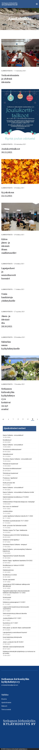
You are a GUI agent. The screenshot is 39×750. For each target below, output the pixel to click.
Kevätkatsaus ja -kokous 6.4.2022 (13, 565)
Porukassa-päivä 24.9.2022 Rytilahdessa (16, 535)
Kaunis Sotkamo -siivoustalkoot (13, 445)
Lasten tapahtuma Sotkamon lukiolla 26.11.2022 (18, 516)
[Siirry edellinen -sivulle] (8, 419)
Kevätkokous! (7, 440)
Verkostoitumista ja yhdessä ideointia (10, 79)
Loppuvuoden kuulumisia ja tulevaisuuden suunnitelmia (16, 608)
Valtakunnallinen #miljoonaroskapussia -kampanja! (19, 502)
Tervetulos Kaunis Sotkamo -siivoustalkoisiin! (17, 459)
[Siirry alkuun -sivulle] (3, 419)
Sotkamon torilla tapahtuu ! (11, 540)
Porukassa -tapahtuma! (10, 478)
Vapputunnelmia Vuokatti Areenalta (14, 556)
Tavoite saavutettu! (9, 579)
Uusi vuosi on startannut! (10, 506)
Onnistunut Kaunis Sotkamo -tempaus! (15, 544)
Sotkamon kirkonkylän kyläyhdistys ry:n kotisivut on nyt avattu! (19, 652)
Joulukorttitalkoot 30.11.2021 (12, 618)
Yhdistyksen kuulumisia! (10, 464)
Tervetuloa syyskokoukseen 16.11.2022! (15, 521)
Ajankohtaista (6, 71)
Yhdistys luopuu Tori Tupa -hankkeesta (15, 530)
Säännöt (4, 706)
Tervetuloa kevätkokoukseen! (12, 449)
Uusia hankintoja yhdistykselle (8, 297)
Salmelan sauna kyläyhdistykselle (13, 647)
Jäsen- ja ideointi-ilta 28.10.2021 (13, 642)
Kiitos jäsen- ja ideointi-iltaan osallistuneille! (8, 246)
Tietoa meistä (6, 709)
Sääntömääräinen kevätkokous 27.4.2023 (16, 497)
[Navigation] (37, 4)
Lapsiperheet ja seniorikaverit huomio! (15, 632)
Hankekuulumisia (8, 570)
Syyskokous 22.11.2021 (10, 623)
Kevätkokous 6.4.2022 (10, 575)
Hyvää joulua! (7, 597)
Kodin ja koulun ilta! (9, 483)
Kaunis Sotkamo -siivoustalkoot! (13, 435)
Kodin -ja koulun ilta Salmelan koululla (14, 525)
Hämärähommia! (8, 454)
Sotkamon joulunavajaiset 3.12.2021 (14, 602)
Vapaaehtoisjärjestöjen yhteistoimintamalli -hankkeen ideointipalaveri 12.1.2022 (16, 592)
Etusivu (4, 699)
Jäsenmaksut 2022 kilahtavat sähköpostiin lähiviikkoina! (16, 585)
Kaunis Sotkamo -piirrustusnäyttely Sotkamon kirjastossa (17, 550)
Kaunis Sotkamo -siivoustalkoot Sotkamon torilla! (18, 492)
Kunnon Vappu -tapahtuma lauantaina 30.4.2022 (17, 560)
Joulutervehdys (8, 511)
